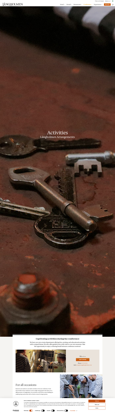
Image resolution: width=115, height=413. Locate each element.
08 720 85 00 (84, 363)
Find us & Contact (99, 1)
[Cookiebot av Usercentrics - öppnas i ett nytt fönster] (16, 411)
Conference (87, 4)
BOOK (107, 4)
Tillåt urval (97, 404)
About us (107, 1)
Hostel (68, 4)
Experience (97, 4)
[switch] (43, 411)
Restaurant (77, 4)
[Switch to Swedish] (112, 1)
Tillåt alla (97, 401)
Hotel (62, 4)
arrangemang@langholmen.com (84, 365)
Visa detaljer (72, 410)
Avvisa (96, 408)
